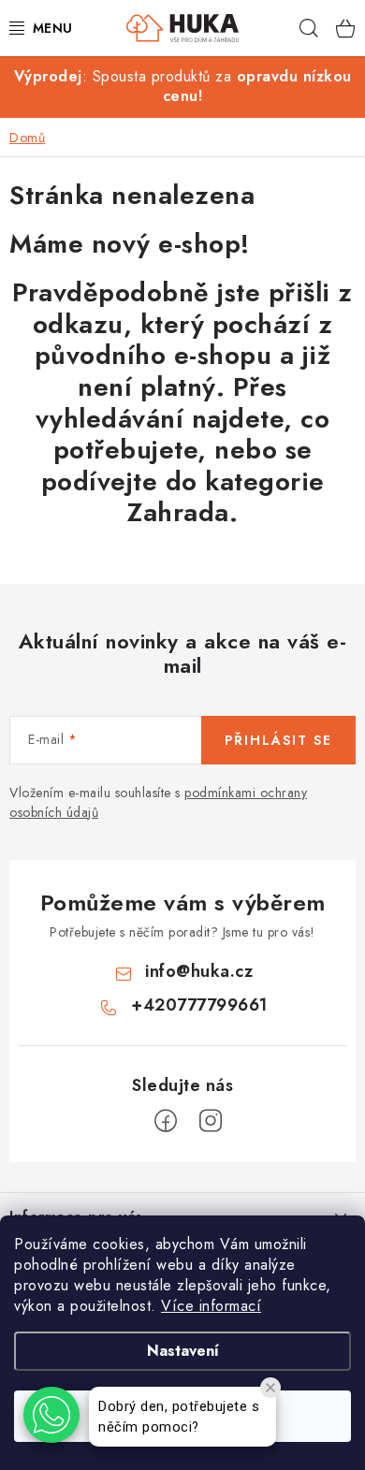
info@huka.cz (199, 971)
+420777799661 (199, 1005)
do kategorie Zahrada (226, 497)
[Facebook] (165, 1121)
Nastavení (183, 1350)
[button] (51, 1415)
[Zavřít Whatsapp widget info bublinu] (270, 1387)
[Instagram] (210, 1121)
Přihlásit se (278, 740)
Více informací (211, 1306)
